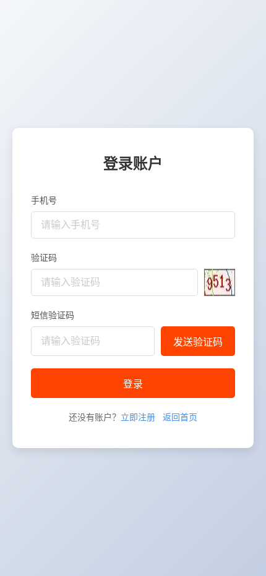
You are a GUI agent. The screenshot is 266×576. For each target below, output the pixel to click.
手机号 (44, 200)
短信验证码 (52, 315)
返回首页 (180, 417)
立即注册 (138, 417)
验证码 (44, 257)
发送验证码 (198, 342)
